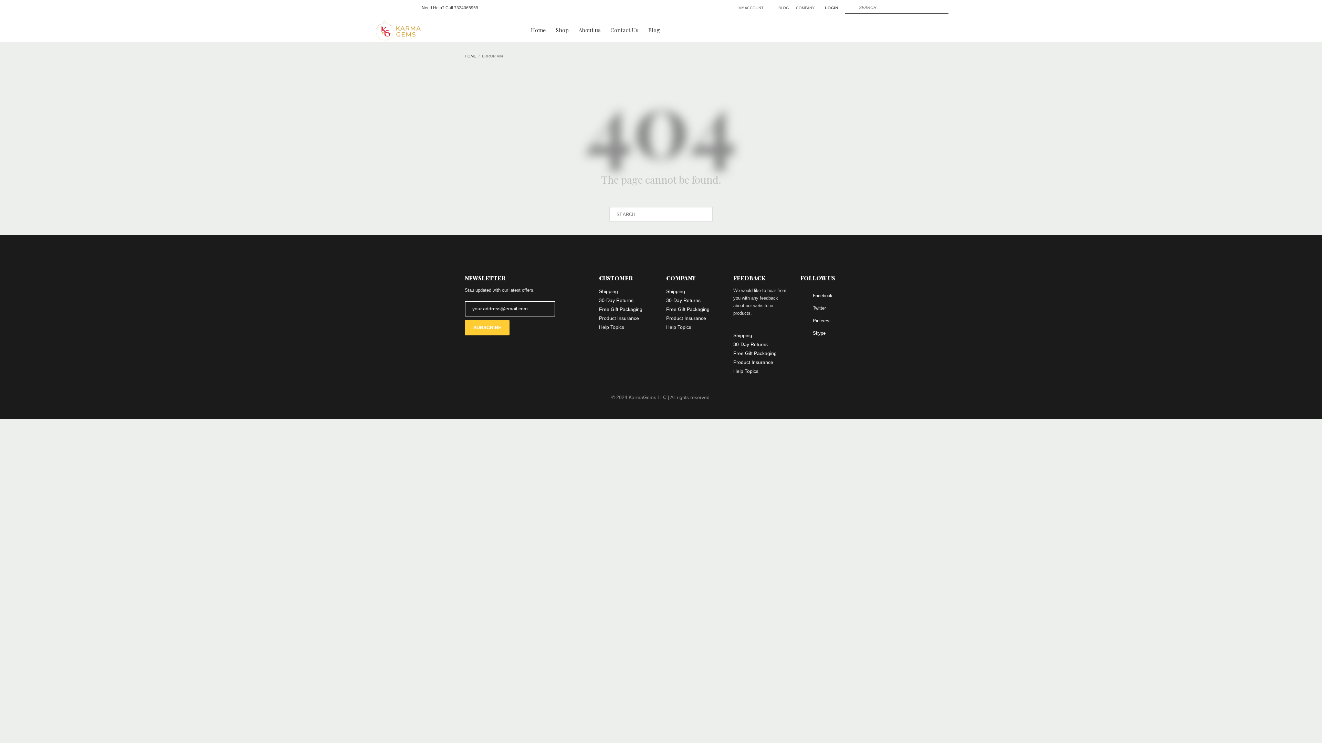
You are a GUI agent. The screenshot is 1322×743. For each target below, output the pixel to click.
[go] (849, 7)
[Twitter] (389, 8)
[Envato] (410, 8)
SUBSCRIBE (487, 327)
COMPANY (805, 8)
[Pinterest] (399, 8)
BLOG (783, 8)
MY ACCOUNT (751, 8)
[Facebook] (379, 8)
